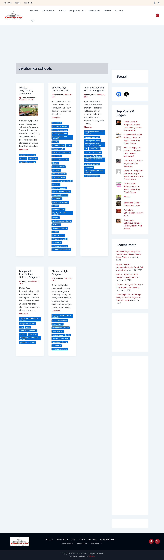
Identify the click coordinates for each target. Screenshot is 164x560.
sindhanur (56, 225)
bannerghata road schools (59, 137)
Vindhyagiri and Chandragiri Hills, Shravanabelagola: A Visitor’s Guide (128, 297)
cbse (69, 145)
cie (86, 149)
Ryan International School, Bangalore (94, 89)
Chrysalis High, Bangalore (60, 273)
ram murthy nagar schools (59, 213)
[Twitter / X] (158, 3)
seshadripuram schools (61, 221)
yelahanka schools (27, 162)
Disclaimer (95, 543)
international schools (93, 152)
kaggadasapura (58, 177)
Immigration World (107, 539)
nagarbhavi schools (60, 202)
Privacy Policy (67, 543)
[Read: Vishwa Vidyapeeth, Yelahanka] (28, 109)
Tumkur (55, 232)
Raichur (55, 206)
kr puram (55, 184)
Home (126, 196)
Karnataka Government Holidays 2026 (133, 213)
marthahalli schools (59, 195)
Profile (17, 3)
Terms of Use (82, 543)
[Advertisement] (82, 43)
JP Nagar (56, 170)
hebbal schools (58, 167)
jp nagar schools (59, 174)
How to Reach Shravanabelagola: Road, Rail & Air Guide (129, 267)
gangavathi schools (60, 159)
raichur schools (58, 209)
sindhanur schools (59, 228)
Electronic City (58, 149)
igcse (28, 327)
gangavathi (56, 156)
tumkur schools (58, 235)
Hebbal (55, 163)
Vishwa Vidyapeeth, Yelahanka (26, 90)
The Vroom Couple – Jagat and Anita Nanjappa (133, 163)
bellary (55, 142)
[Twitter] (157, 541)
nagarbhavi (56, 199)
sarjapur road (57, 331)
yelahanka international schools (94, 171)
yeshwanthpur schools (61, 250)
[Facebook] (154, 3)
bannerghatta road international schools (93, 144)
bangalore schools (27, 155)
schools (23, 158)
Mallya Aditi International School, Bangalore (29, 274)
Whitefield (97, 156)
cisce (92, 149)
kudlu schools (64, 192)
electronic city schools (61, 152)
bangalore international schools (94, 132)
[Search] (157, 15)
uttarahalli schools (59, 239)
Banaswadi (56, 123)
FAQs (74, 539)
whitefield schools (92, 164)
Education (23, 150)
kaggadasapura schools (62, 181)
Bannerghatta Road (92, 141)
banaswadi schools (60, 126)
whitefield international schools (93, 159)
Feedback (28, 3)
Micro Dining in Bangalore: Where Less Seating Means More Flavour (128, 254)
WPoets (91, 556)
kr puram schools (59, 188)
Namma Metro (62, 539)
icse (98, 149)
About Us (7, 3)
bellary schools (58, 145)
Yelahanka (33, 158)
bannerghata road (59, 133)
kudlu (54, 192)
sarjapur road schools (61, 335)
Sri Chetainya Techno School (60, 89)
